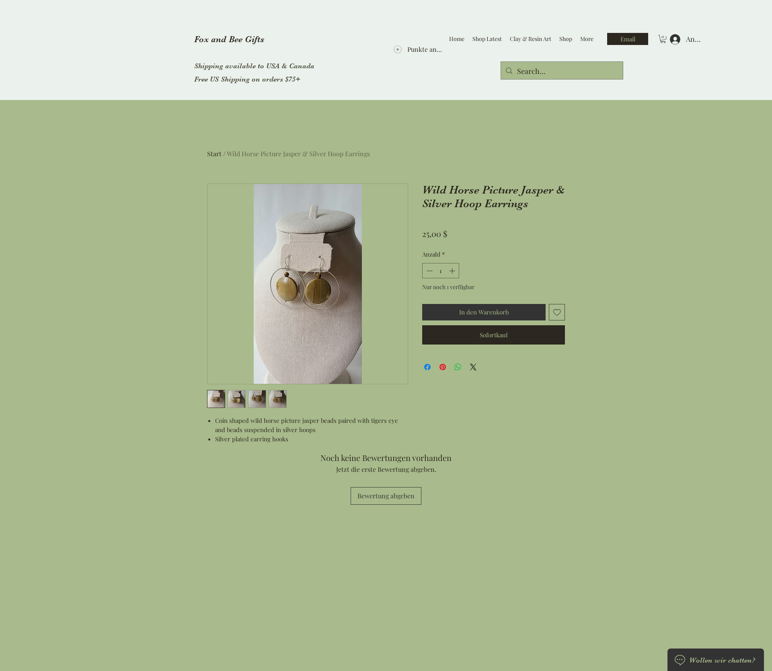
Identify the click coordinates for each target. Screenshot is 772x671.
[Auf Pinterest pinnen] (443, 367)
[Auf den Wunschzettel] (557, 312)
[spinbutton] (441, 270)
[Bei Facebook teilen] (427, 367)
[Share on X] (473, 367)
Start (214, 153)
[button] (663, 39)
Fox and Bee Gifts (229, 39)
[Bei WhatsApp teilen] (458, 367)
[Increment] (453, 270)
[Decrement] (428, 270)
